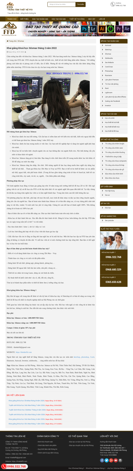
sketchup (77, 357)
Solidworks (108, 58)
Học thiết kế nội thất (111, 122)
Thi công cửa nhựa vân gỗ (113, 169)
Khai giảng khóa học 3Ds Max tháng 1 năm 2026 (35, 424)
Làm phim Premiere (111, 80)
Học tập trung (109, 191)
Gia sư (106, 195)
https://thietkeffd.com (24, 352)
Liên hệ (102, 19)
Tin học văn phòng (110, 84)
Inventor (107, 105)
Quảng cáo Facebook (111, 101)
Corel (92, 357)
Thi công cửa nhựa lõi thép (113, 165)
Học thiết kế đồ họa (111, 131)
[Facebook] (102, 460)
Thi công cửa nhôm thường (114, 152)
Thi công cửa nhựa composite (115, 161)
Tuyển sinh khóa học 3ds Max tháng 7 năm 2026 (35, 405)
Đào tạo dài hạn (59, 19)
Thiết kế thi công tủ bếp (112, 157)
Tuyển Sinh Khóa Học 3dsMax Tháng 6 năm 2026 (36, 410)
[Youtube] (116, 460)
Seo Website (108, 62)
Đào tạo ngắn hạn (40, 19)
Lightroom (107, 93)
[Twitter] (107, 460)
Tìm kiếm (80, 4)
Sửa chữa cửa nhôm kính (113, 174)
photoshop (85, 357)
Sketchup (107, 50)
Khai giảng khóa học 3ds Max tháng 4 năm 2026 (35, 419)
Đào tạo (107, 208)
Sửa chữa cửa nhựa (111, 178)
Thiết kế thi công (77, 19)
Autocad (107, 45)
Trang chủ (11, 19)
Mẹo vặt (91, 19)
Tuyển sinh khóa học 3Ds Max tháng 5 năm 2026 (35, 414)
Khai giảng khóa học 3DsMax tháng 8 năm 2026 (35, 401)
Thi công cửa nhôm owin (113, 148)
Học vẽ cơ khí (108, 118)
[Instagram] (120, 460)
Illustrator (107, 75)
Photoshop (108, 71)
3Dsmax (107, 54)
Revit (106, 88)
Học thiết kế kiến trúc (111, 127)
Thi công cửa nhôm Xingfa (113, 144)
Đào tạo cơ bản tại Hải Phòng (79, 442)
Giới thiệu (24, 19)
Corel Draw (108, 67)
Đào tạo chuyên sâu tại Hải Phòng (81, 445)
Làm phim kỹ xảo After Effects (114, 97)
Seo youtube (108, 220)
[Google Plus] (111, 460)
